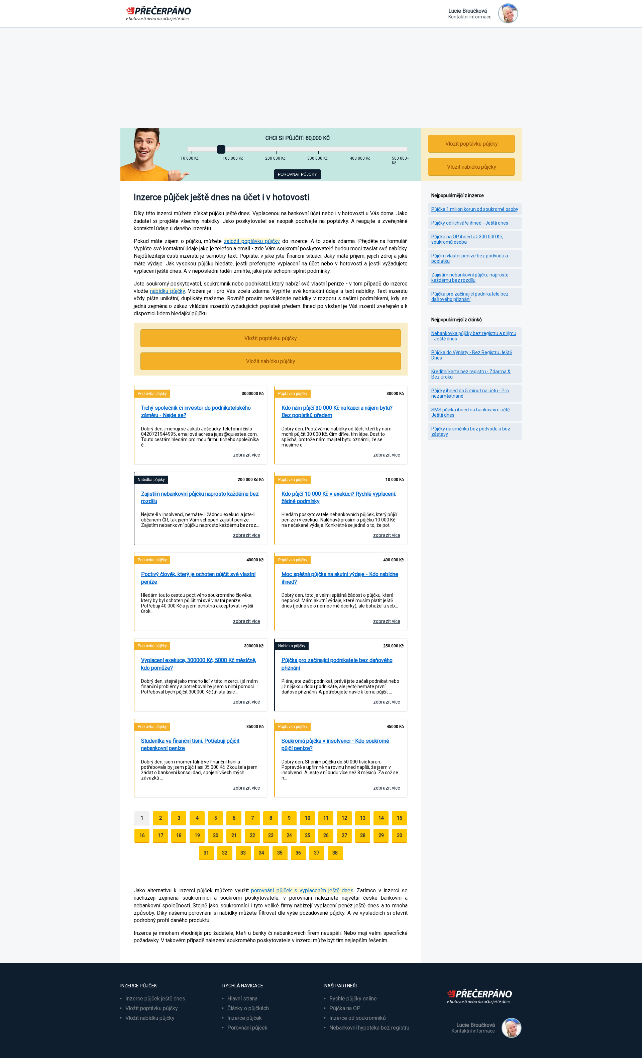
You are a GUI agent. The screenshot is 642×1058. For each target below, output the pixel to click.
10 (307, 818)
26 (326, 835)
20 (215, 835)
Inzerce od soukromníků (357, 1018)
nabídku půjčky (167, 291)
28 (362, 835)
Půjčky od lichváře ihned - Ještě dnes (469, 223)
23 (271, 835)
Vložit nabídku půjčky (270, 361)
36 (298, 853)
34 (261, 853)
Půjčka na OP (344, 1008)
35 (280, 853)
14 (381, 818)
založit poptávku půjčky (252, 241)
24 (289, 835)
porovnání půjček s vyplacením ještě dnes (302, 890)
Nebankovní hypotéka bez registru (369, 1028)
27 (344, 835)
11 (326, 818)
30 (399, 835)
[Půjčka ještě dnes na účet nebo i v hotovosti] (481, 1008)
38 (335, 853)
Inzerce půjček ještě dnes (155, 998)
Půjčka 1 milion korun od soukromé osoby (474, 209)
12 (344, 818)
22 (252, 835)
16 (142, 835)
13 (362, 818)
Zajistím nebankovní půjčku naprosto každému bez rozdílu (470, 277)
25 (307, 835)
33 (243, 853)
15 (399, 818)
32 (224, 853)
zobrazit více (246, 455)
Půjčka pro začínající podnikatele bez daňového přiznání (470, 296)
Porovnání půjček (247, 1028)
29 (381, 835)
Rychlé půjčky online (353, 998)
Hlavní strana (242, 998)
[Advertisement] (321, 78)
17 (160, 835)
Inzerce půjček (244, 1018)
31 (206, 853)
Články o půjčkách (248, 1008)
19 (197, 835)
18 (179, 835)
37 (316, 853)
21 (234, 835)
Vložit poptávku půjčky (270, 338)
